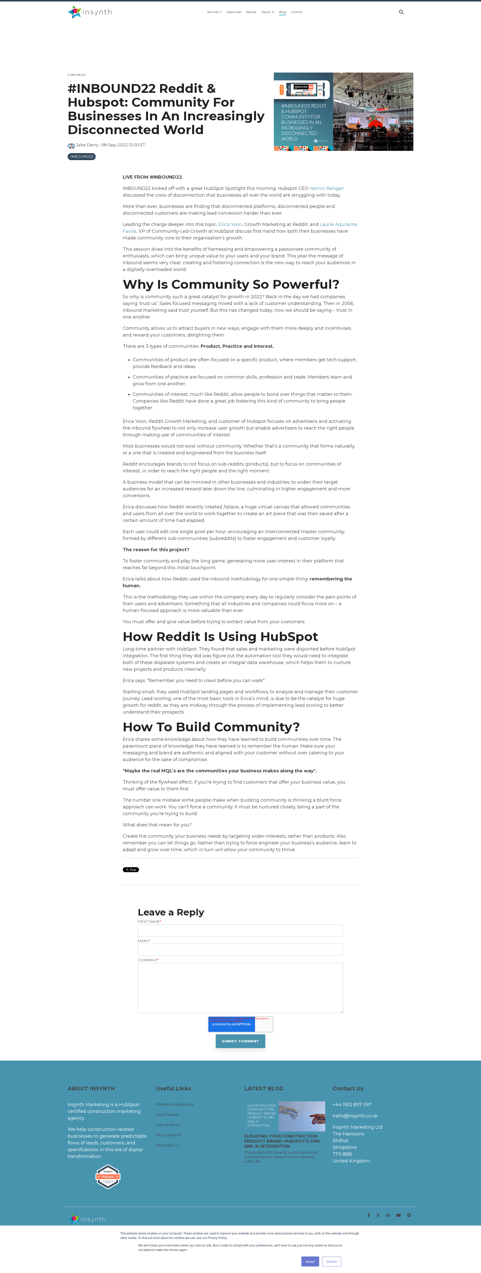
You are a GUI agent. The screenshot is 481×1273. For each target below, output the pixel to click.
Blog (282, 12)
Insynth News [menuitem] (168, 1125)
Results (251, 12)
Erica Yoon (230, 224)
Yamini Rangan (327, 188)
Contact (297, 12)
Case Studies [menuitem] (167, 1114)
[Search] (401, 12)
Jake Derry (87, 144)
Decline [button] (331, 1261)
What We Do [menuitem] (167, 1145)
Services (212, 12)
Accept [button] (310, 1261)
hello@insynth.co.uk (355, 1116)
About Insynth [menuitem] (168, 1135)
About (266, 12)
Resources (234, 12)
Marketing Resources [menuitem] (175, 1104)
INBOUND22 (81, 156)
